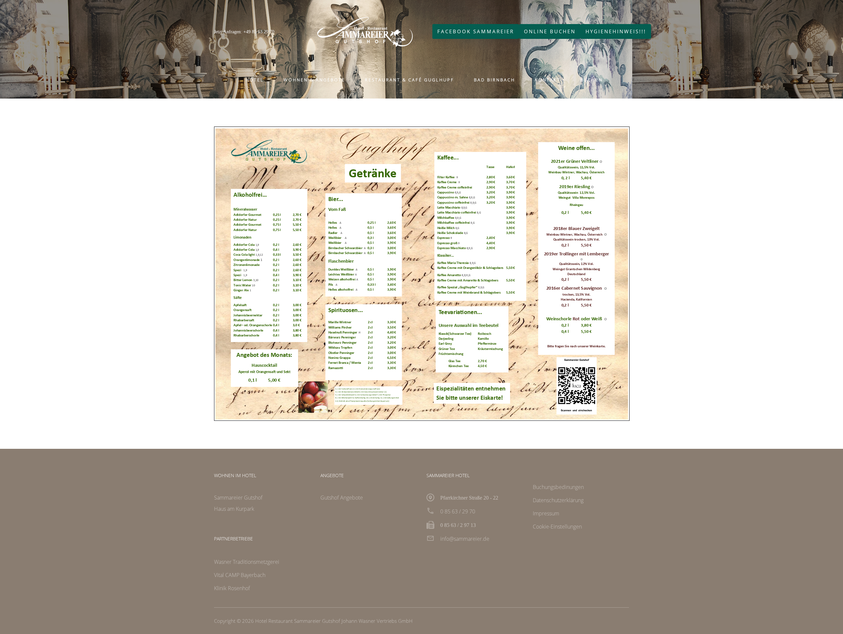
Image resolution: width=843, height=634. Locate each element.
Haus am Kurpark (234, 508)
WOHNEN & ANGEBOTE (314, 80)
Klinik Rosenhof (232, 588)
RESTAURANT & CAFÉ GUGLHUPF (409, 80)
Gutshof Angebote (341, 497)
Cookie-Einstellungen (557, 526)
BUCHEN (591, 80)
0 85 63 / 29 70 (457, 511)
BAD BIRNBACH (494, 80)
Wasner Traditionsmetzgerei (246, 561)
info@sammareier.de (464, 538)
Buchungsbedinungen (558, 487)
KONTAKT (547, 80)
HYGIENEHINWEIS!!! (615, 31)
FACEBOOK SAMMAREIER (475, 31)
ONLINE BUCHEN (550, 31)
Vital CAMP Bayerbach (239, 575)
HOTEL (255, 80)
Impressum (546, 513)
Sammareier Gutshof (238, 497)
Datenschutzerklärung (558, 500)
